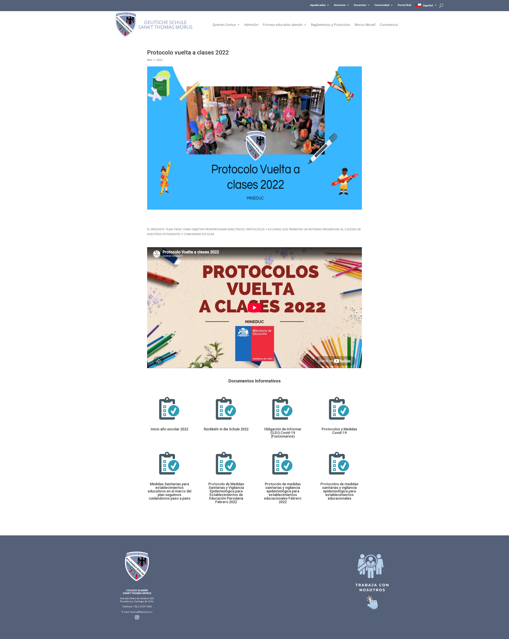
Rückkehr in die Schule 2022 (226, 429)
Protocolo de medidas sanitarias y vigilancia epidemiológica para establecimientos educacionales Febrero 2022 (282, 493)
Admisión (251, 25)
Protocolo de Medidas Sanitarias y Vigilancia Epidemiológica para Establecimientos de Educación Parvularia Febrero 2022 (226, 493)
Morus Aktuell (365, 25)
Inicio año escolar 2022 (169, 429)
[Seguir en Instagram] (137, 617)
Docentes (360, 5)
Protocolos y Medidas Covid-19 (339, 431)
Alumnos (339, 5)
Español (428, 5)
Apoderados (317, 5)
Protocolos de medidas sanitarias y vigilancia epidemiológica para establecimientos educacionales (339, 491)
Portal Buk (404, 5)
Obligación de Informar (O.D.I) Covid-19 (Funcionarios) (282, 432)
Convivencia (389, 25)
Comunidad (381, 5)
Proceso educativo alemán (283, 25)
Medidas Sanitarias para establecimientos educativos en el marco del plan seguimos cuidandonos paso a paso (169, 491)
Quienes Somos (224, 25)
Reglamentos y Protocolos (330, 25)
